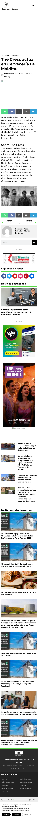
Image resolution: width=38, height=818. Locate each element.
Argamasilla (4, 785)
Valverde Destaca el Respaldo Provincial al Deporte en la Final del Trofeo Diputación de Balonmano (19, 742)
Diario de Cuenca (25, 779)
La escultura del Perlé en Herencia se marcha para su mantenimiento (27, 478)
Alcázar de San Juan (7, 782)
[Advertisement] (19, 32)
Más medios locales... (26, 788)
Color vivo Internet (18, 800)
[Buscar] (34, 242)
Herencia (23, 785)
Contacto (14, 769)
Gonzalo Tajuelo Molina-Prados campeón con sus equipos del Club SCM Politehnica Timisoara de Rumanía (25, 462)
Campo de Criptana (7, 788)
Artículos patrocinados (10, 766)
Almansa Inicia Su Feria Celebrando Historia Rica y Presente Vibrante (17, 565)
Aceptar (6, 814)
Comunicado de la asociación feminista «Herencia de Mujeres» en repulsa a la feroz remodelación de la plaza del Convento (27, 494)
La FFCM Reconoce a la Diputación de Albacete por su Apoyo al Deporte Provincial (17, 684)
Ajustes (26, 814)
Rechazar (16, 814)
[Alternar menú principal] (33, 6)
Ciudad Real (4, 791)
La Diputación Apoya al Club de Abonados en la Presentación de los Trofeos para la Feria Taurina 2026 (17, 536)
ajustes (27, 811)
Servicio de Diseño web (26, 766)
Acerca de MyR (23, 769)
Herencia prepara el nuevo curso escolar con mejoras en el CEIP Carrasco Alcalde (19, 713)
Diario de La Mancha (26, 782)
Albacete (4, 779)
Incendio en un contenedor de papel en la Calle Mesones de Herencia (27, 447)
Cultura (5, 55)
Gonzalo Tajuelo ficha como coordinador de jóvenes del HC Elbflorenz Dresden (16, 312)
